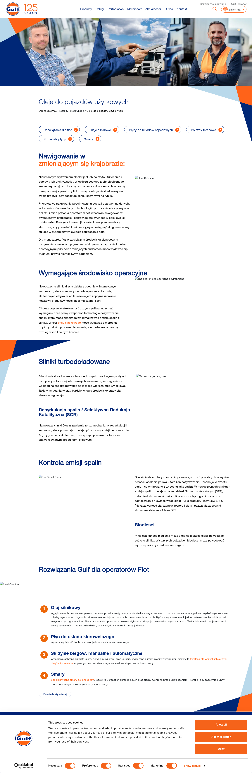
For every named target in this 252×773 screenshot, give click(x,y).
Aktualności (153, 9)
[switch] (106, 766)
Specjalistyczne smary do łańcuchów (72, 679)
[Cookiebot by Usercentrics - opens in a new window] (24, 766)
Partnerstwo (116, 9)
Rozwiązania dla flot (58, 130)
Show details (192, 765)
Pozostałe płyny (55, 139)
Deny (221, 748)
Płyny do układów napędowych (151, 130)
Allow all (221, 724)
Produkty (86, 9)
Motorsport (134, 9)
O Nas (169, 9)
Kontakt (182, 9)
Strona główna (47, 110)
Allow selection (221, 736)
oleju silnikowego (69, 322)
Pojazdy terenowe (203, 130)
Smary (88, 139)
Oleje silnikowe (100, 130)
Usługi (100, 9)
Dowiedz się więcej (55, 694)
